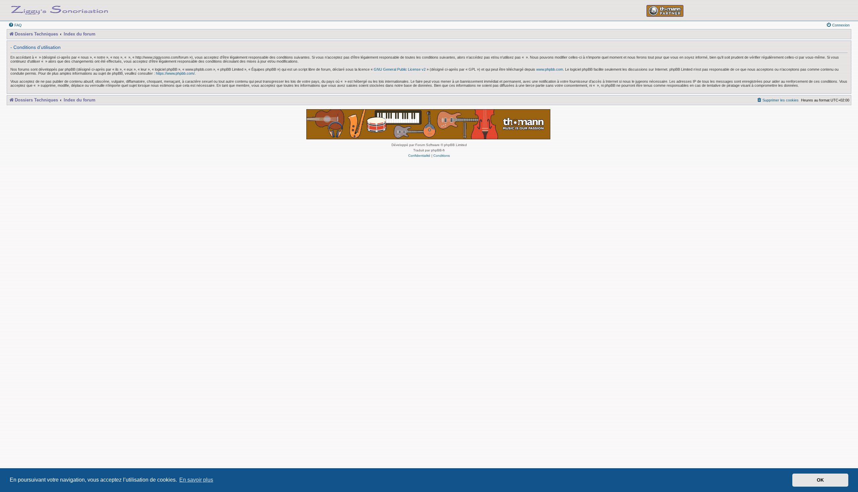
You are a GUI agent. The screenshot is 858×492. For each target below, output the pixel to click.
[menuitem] (15, 25)
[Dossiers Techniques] (59, 9)
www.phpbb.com (549, 69)
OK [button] (820, 480)
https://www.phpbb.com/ (175, 73)
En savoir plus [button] (196, 480)
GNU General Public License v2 (400, 69)
